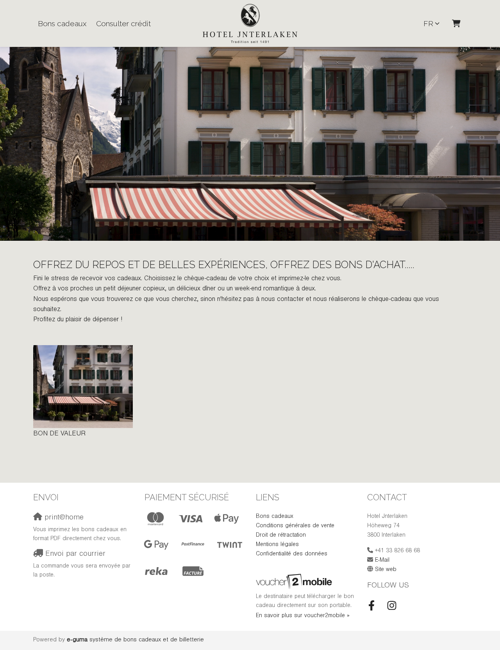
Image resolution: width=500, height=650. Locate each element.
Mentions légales (277, 545)
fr (428, 23)
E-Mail (382, 561)
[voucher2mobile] (295, 583)
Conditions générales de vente (295, 526)
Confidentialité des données (291, 554)
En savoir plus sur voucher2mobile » (303, 616)
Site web (385, 570)
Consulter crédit (123, 23)
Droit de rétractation (281, 536)
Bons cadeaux (62, 23)
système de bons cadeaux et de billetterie (135, 640)
